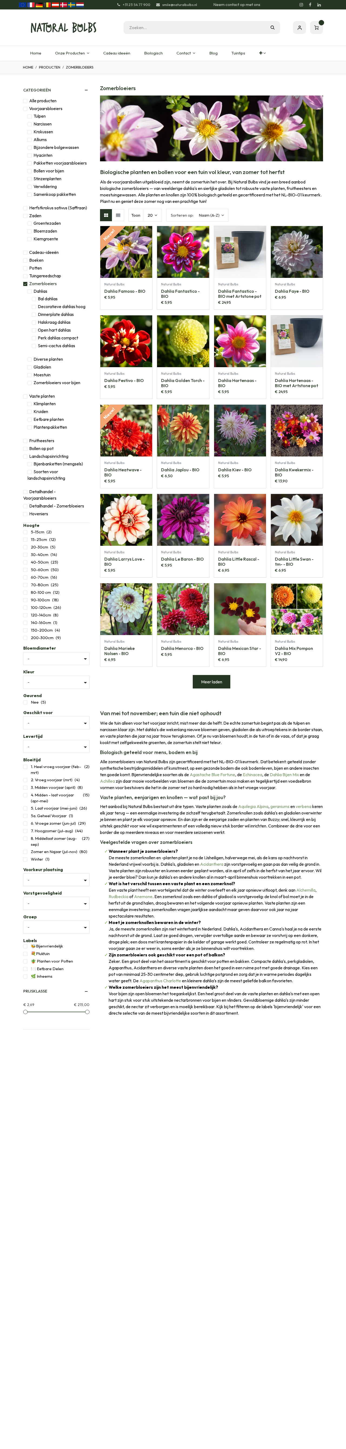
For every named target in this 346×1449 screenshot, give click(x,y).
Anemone (143, 896)
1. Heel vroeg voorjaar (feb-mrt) (56, 769)
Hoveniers (38, 513)
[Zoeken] (272, 27)
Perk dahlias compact (58, 337)
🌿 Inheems (41, 976)
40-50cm (40, 562)
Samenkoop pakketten (55, 194)
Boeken (36, 260)
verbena (303, 806)
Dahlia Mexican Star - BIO (239, 651)
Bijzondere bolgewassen (56, 147)
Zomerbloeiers (43, 283)
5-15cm (37, 531)
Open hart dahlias (54, 330)
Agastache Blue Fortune (212, 774)
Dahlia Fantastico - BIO (180, 293)
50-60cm (40, 569)
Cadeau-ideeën (44, 252)
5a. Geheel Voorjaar (49, 815)
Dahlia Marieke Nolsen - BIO (119, 651)
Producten (49, 67)
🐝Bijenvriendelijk (47, 946)
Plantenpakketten (50, 427)
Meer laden (211, 681)
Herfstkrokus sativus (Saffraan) (58, 207)
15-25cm (39, 539)
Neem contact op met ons (236, 4)
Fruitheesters (41, 440)
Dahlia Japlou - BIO (180, 469)
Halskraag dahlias (54, 322)
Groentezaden (47, 223)
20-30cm (39, 547)
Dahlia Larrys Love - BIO (124, 561)
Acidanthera (211, 864)
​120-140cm (41, 615)
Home (28, 67)
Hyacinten (43, 155)
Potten (35, 268)
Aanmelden (299, 27)
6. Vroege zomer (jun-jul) (53, 823)
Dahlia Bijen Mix (284, 774)
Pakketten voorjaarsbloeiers (60, 163)
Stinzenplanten (47, 178)
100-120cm (41, 607)
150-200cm (42, 630)
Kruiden (41, 411)
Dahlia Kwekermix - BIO (294, 472)
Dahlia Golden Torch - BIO (183, 383)
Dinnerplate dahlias (56, 314)
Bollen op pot (41, 448)
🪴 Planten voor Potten (52, 961)
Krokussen (43, 131)
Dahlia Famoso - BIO (124, 291)
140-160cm (41, 622)
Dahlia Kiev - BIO (235, 469)
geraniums (280, 806)
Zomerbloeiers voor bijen (57, 382)
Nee (35, 702)
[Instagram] (301, 5)
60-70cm (39, 577)
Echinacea (252, 774)
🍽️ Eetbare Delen (47, 968)
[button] (197, 215)
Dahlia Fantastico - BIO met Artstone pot (239, 293)
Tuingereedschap (45, 275)
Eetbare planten (49, 419)
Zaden (35, 215)
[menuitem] (35, 53)
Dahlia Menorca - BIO (182, 648)
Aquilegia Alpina (253, 806)
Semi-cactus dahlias (56, 345)
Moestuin (42, 374)
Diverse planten (48, 359)
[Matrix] (106, 215)
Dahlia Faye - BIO (292, 291)
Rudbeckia (118, 896)
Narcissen (43, 124)
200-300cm (42, 637)
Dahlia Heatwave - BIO (123, 472)
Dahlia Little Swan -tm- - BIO (294, 561)
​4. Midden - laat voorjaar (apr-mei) (52, 798)
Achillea (107, 781)
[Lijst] (118, 215)
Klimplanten (45, 403)
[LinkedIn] (319, 5)
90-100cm (40, 599)
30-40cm (39, 554)
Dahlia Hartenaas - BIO (237, 383)
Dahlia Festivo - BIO (124, 380)
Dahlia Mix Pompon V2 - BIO (294, 651)
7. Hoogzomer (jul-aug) (52, 830)
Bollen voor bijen (49, 170)
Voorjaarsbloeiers (45, 108)
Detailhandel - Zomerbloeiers (56, 506)
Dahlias (40, 291)
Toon (135, 215)
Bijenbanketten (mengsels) (58, 463)
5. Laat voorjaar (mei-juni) (54, 808)
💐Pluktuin (40, 953)
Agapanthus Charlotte (160, 980)
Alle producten (42, 100)
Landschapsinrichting (48, 456)
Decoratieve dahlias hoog (61, 306)
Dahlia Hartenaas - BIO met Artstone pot (296, 383)
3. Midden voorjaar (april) (53, 787)
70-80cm (40, 584)
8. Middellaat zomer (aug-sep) (54, 841)
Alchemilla (305, 890)
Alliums (40, 139)
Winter (37, 859)
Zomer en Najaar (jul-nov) (54, 851)
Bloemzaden (45, 231)
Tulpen (40, 116)
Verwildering (45, 186)
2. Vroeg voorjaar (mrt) (51, 779)
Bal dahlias (48, 298)
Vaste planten (42, 396)
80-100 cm (41, 592)
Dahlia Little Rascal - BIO (238, 561)
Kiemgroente (46, 238)
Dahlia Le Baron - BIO (182, 559)
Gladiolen (42, 367)
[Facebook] (310, 5)
